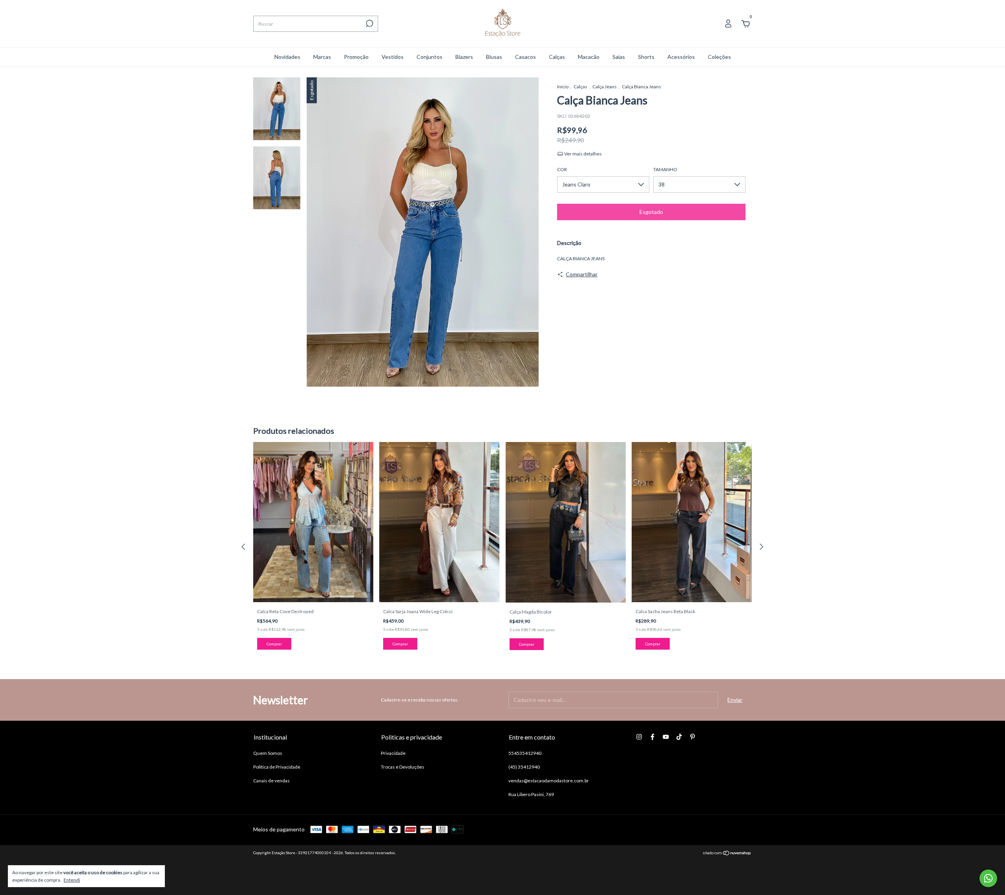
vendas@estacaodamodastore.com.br (548, 781)
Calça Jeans (604, 87)
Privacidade (393, 753)
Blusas (494, 56)
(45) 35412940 (524, 767)
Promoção (356, 56)
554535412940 (524, 753)
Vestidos (393, 56)
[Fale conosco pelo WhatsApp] (988, 878)
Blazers (464, 56)
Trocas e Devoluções (402, 767)
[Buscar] (369, 23)
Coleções (719, 56)
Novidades (287, 56)
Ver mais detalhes (582, 154)
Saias (618, 56)
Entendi (72, 880)
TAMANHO (665, 169)
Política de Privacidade (276, 767)
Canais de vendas (271, 781)
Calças (557, 56)
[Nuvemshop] (727, 853)
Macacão (588, 56)
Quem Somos (267, 753)
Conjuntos (429, 56)
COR (562, 169)
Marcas (322, 56)
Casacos (525, 56)
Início (562, 87)
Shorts (646, 56)
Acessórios (681, 56)
